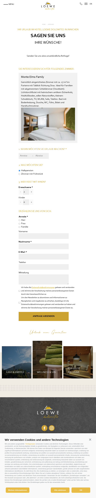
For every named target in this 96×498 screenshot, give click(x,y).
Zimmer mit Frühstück (32, 174)
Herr (23, 220)
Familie (24, 227)
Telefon (22, 262)
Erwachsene (25, 187)
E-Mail (22, 252)
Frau (23, 223)
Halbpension (27, 170)
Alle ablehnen (60, 490)
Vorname (23, 231)
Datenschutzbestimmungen (43, 287)
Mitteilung (24, 273)
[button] (90, 439)
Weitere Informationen (17, 490)
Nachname (24, 242)
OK (81, 490)
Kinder (22, 197)
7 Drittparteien (30, 444)
